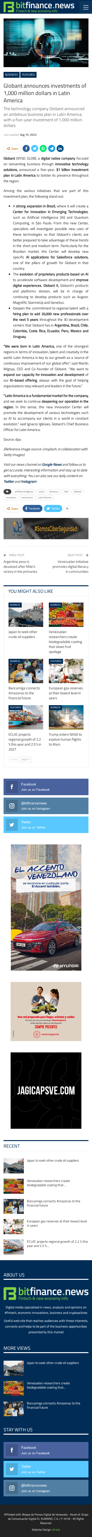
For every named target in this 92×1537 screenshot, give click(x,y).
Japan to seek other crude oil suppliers (53, 1160)
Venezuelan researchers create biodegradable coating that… (48, 1182)
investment (27, 497)
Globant (77, 491)
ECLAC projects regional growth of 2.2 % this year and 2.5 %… (57, 1243)
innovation (11, 497)
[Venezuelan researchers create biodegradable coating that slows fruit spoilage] (66, 615)
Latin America (44, 497)
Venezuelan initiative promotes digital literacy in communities (70, 566)
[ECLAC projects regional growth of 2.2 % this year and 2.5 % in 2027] (25, 717)
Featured (28, 74)
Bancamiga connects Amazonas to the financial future (53, 1203)
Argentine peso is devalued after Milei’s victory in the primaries (20, 566)
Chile (66, 491)
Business (11, 74)
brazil (41, 491)
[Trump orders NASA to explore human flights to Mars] (66, 717)
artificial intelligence (24, 491)
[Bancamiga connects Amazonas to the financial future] (25, 671)
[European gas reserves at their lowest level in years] (66, 671)
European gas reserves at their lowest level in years (57, 1223)
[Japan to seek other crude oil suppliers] (25, 615)
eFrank (56, 1529)
